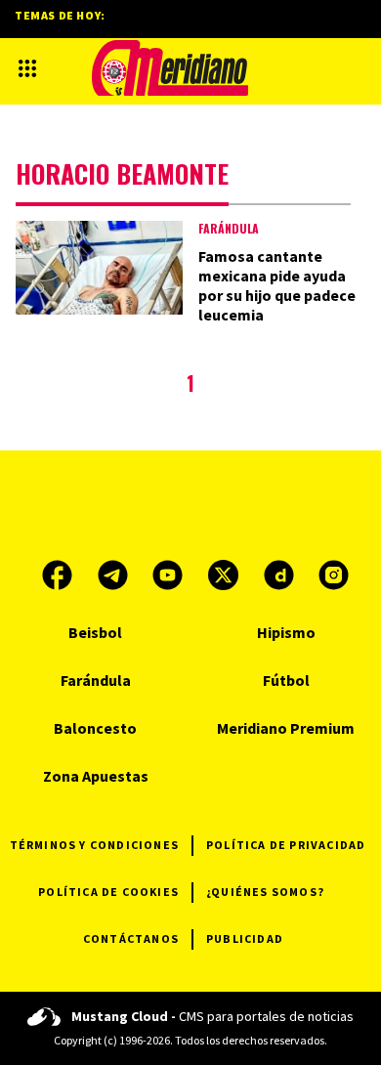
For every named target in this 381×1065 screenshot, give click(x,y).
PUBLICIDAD (244, 938)
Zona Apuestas (95, 776)
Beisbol (95, 632)
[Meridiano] (170, 68)
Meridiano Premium (286, 728)
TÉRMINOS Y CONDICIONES (94, 844)
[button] (27, 68)
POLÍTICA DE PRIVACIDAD (285, 844)
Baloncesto (95, 728)
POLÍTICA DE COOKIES (108, 891)
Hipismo (286, 632)
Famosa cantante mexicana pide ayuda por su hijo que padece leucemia (277, 285)
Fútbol (286, 680)
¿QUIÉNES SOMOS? (265, 891)
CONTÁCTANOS (131, 938)
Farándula (228, 228)
